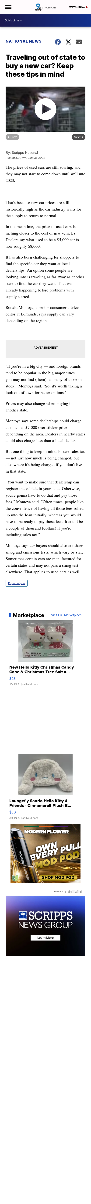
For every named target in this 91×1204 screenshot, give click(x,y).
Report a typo (16, 583)
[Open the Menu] (8, 7)
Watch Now (77, 7)
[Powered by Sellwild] (75, 891)
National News (24, 41)
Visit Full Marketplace (66, 615)
